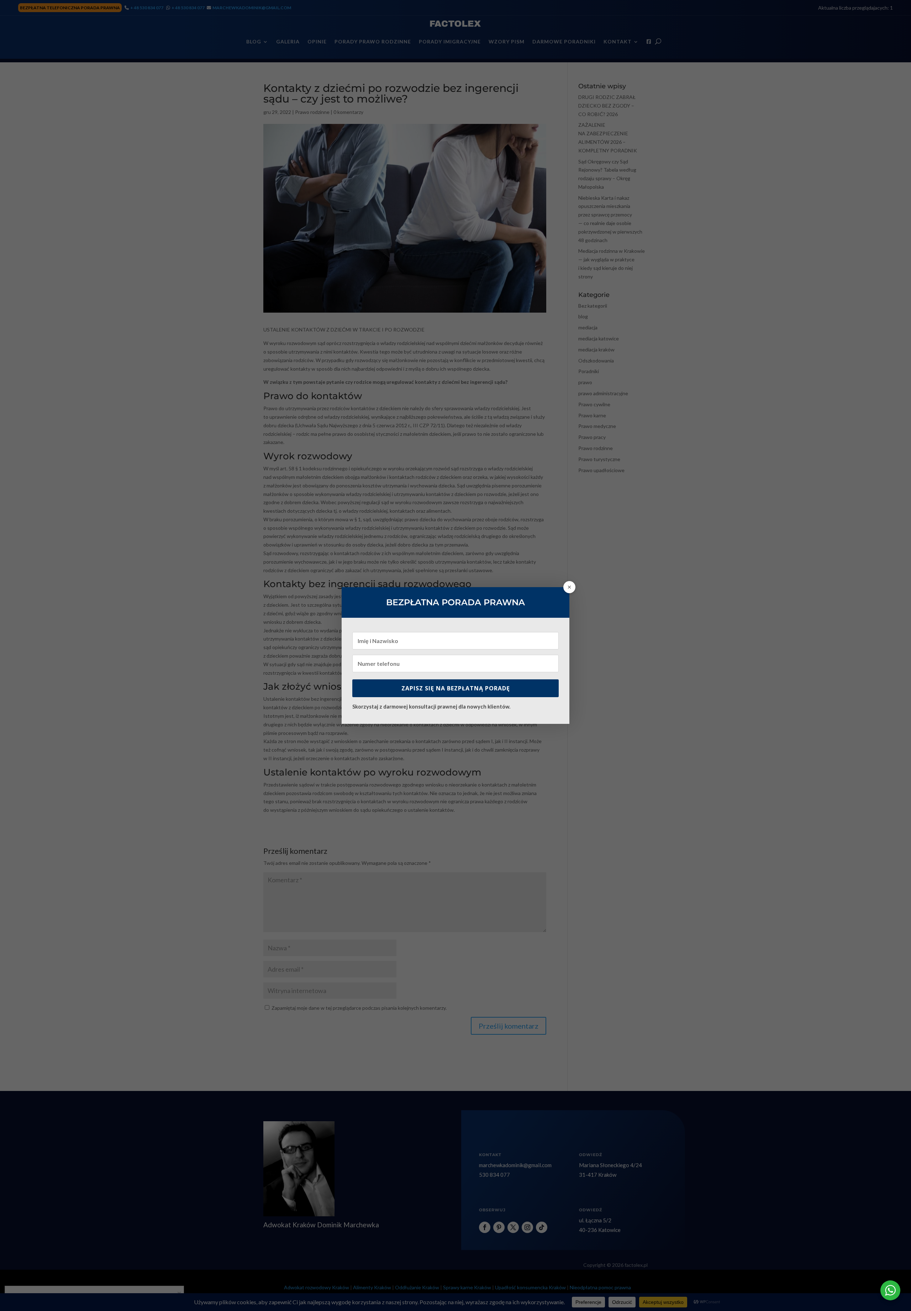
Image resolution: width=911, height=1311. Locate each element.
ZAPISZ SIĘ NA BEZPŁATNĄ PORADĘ (455, 688)
